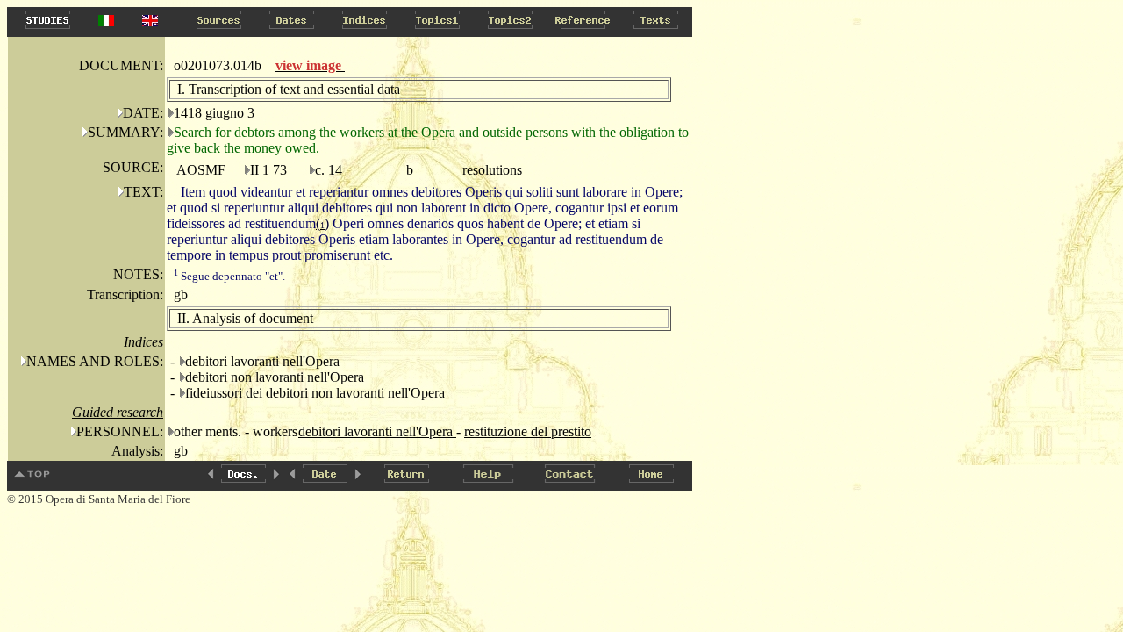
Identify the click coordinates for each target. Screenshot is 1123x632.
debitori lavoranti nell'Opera (377, 431)
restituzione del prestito (527, 431)
